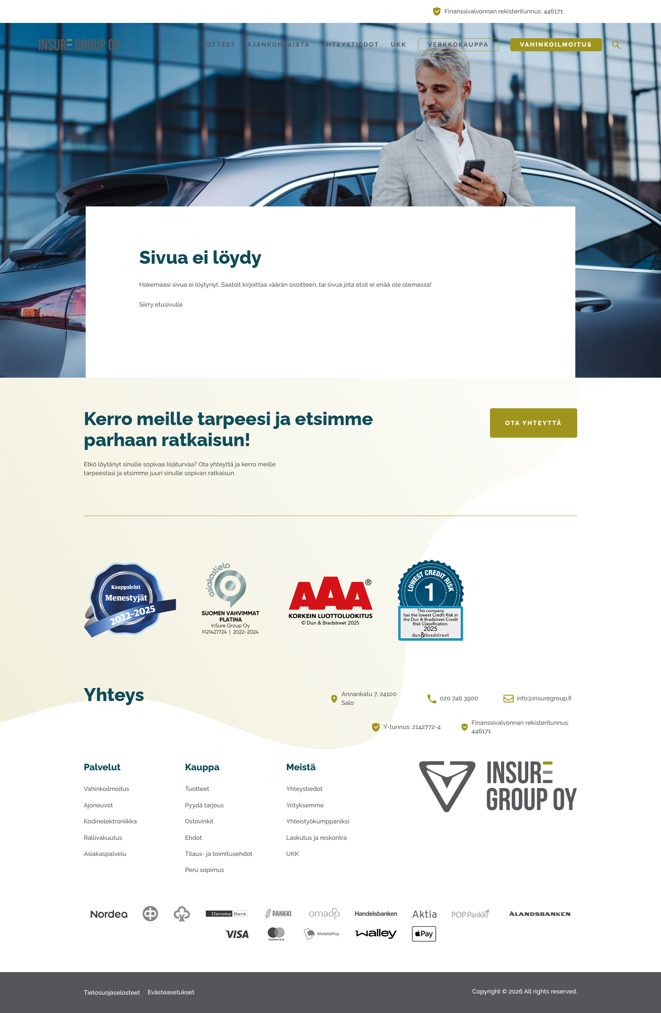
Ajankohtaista (278, 44)
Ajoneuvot (98, 805)
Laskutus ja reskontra (316, 837)
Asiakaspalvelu (105, 853)
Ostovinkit (199, 821)
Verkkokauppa (458, 44)
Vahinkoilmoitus (556, 44)
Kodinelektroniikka (110, 821)
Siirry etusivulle (161, 304)
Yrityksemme (305, 805)
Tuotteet (216, 44)
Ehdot (193, 837)
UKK (398, 44)
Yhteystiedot (350, 44)
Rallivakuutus (103, 837)
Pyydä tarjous (204, 805)
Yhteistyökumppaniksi (317, 821)
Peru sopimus (204, 869)
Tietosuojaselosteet (112, 992)
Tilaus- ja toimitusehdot (218, 853)
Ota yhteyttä (533, 423)
